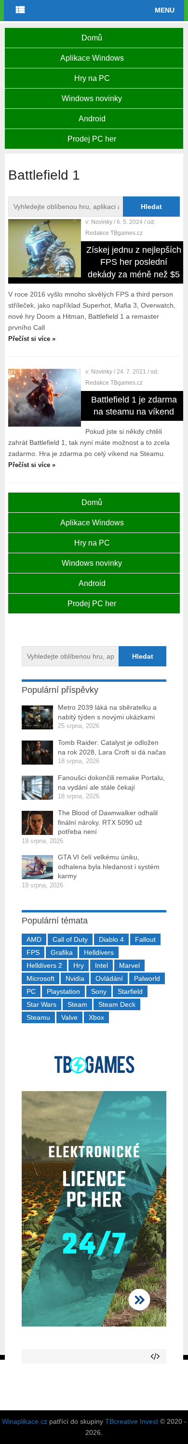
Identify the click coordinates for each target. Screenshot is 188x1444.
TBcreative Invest (131, 1421)
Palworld (147, 978)
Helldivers (99, 952)
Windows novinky (92, 98)
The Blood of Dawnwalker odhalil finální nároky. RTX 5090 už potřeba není (108, 822)
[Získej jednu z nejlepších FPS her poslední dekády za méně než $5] (44, 248)
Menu (165, 10)
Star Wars (41, 1004)
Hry (78, 965)
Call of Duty (70, 939)
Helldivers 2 (44, 965)
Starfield (130, 991)
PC (31, 991)
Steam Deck (116, 1004)
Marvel (129, 965)
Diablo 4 (111, 939)
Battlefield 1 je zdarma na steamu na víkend (134, 405)
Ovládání (109, 978)
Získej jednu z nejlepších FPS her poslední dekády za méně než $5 (133, 262)
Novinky (101, 222)
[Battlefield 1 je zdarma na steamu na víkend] (44, 398)
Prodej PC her (91, 139)
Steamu (38, 1017)
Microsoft (40, 978)
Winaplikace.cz (24, 1421)
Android (92, 119)
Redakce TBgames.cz (114, 233)
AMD (34, 939)
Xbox (96, 1017)
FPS (33, 952)
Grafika (62, 952)
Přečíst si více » (31, 338)
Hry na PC (92, 78)
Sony (99, 991)
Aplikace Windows (92, 58)
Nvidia (75, 978)
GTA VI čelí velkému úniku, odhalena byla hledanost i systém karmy (109, 866)
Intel (101, 965)
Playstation (63, 991)
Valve (69, 1017)
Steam (77, 1004)
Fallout (145, 939)
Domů (91, 38)
